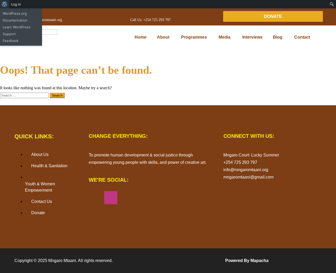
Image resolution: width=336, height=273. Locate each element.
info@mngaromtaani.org (43, 20)
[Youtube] (126, 197)
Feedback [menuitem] (10, 41)
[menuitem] (4, 4)
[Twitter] (141, 197)
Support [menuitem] (9, 34)
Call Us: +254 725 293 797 (150, 20)
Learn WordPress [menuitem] (16, 27)
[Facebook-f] (95, 197)
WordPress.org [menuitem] (15, 13)
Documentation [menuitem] (15, 20)
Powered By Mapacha (247, 260)
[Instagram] (110, 197)
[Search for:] (25, 95)
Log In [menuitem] (16, 4)
